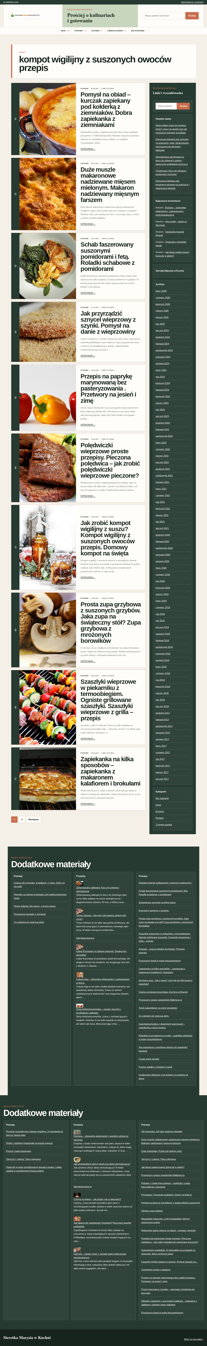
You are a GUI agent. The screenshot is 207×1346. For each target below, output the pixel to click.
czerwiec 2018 (163, 673)
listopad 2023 (162, 390)
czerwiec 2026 (163, 297)
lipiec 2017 (161, 746)
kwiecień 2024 (163, 383)
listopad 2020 (162, 541)
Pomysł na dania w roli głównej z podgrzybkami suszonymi (170, 1203)
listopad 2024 (162, 344)
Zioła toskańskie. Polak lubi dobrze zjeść (161, 1151)
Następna (33, 819)
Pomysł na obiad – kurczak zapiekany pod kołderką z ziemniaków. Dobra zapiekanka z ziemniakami (106, 109)
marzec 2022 (162, 456)
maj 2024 (160, 377)
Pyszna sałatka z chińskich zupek (155, 1067)
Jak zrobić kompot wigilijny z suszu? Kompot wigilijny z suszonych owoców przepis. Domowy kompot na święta (107, 538)
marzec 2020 (162, 594)
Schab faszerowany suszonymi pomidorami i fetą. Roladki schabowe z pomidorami (107, 256)
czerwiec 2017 (163, 752)
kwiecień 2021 (163, 508)
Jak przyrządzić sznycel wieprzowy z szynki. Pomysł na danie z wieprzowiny (108, 322)
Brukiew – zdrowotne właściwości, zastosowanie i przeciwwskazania (171, 211)
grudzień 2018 (163, 634)
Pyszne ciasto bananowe (18, 1151)
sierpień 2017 (162, 739)
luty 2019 (160, 621)
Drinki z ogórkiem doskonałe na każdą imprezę (29, 1143)
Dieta (65, 31)
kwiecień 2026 (163, 304)
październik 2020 (164, 548)
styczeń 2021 (162, 528)
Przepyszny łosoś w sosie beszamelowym (160, 961)
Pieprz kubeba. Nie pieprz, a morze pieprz (35, 906)
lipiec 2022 (161, 443)
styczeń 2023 (162, 416)
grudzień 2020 (163, 535)
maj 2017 (160, 759)
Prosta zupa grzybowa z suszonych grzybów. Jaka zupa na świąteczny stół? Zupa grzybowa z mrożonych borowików (111, 622)
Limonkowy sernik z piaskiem (156, 1270)
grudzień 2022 (163, 423)
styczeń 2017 (162, 779)
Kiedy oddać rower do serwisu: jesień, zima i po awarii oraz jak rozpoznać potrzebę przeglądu (171, 129)
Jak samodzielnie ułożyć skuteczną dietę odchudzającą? (102, 1164)
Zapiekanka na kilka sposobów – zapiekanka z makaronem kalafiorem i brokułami (110, 771)
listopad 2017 (162, 719)
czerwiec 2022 (163, 449)
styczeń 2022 (162, 462)
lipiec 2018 (161, 667)
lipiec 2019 (161, 601)
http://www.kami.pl (85, 938)
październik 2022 (164, 436)
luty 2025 (160, 324)
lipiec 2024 (161, 370)
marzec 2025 (162, 317)
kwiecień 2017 (163, 766)
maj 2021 (160, 502)
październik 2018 (164, 647)
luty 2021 (160, 522)
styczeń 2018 (162, 706)
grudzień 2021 (163, 469)
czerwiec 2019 (163, 607)
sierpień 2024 (162, 363)
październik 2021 (164, 475)
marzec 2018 (162, 693)
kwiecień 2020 (163, 588)
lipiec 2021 (161, 489)
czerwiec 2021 (163, 495)
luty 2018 (160, 700)
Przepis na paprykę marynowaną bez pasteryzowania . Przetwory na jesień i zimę (108, 388)
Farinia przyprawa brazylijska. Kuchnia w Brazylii (163, 992)
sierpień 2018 (162, 660)
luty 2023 (160, 410)
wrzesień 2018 (163, 654)
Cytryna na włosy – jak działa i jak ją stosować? (97, 1199)
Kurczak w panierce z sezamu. (154, 910)
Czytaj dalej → (88, 149)
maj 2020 (160, 581)
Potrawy (80, 31)
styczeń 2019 (162, 627)
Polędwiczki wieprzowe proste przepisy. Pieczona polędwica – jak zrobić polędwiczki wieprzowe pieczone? (110, 460)
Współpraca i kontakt (192, 2)
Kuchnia (96, 31)
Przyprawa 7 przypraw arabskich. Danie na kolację (166, 1195)
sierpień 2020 (162, 561)
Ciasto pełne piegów (149, 1059)
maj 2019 (160, 614)
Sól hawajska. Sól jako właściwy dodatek (161, 1131)
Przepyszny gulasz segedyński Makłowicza (160, 1000)
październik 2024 (164, 350)
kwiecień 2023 (163, 396)
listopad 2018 (162, 640)
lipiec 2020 (161, 568)
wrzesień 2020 (163, 555)
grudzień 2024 (163, 337)
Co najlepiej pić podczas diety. (29, 922)
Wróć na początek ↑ (194, 1339)
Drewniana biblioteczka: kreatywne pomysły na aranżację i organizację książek (172, 184)
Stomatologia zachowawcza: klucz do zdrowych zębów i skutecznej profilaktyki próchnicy (172, 160)
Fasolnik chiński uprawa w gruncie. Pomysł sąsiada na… (169, 1262)
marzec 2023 (162, 403)
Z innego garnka (116, 31)
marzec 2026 (162, 311)
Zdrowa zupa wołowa (152, 1211)
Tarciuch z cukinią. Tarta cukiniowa (23, 1159)
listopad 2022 (162, 429)
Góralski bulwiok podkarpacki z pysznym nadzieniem (165, 883)
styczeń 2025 (162, 330)
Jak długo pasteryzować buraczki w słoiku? (162, 1167)
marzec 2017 (162, 772)
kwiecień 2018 (163, 686)
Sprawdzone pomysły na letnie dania (157, 902)
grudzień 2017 (163, 713)
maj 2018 (160, 680)
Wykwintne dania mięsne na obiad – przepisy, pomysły (168, 1230)
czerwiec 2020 (163, 574)
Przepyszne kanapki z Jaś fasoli (30, 914)
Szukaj (192, 15)
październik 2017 (164, 726)
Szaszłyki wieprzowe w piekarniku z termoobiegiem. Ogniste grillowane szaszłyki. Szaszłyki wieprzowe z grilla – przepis (108, 699)
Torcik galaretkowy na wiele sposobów (158, 1008)
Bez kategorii (138, 31)
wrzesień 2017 (163, 733)
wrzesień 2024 (163, 357)
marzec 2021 (162, 515)
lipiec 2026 (161, 291)
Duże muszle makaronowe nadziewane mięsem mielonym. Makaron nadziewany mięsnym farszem (110, 184)
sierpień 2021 (162, 482)
